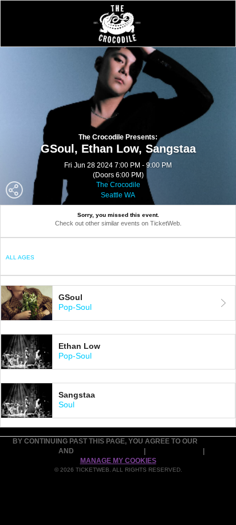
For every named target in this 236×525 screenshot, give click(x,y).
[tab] (118, 303)
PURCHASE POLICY (110, 451)
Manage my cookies (118, 461)
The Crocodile (118, 185)
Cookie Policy (175, 451)
